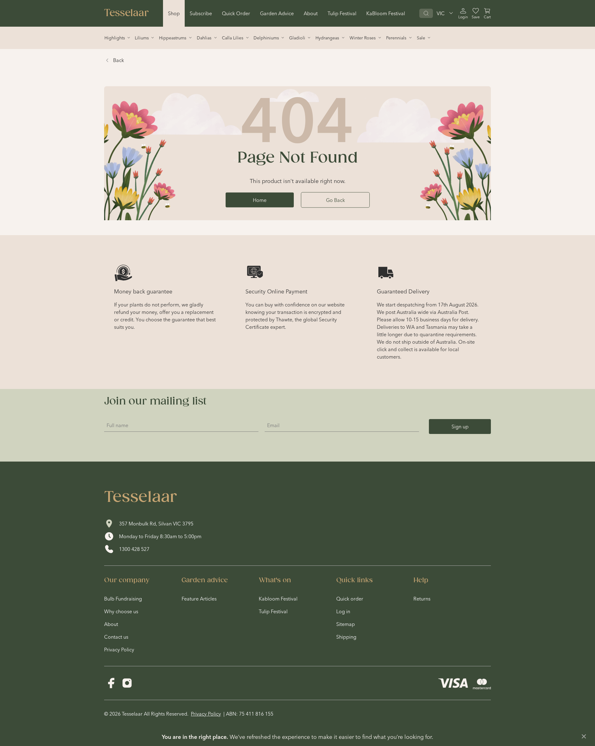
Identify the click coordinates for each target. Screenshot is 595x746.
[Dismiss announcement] (584, 736)
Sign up (460, 426)
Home (260, 200)
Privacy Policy (206, 714)
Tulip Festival (342, 13)
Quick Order (236, 13)
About (311, 13)
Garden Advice (277, 13)
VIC (441, 13)
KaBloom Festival (385, 13)
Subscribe (201, 13)
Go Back (335, 200)
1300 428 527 (134, 549)
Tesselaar (126, 13)
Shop (174, 13)
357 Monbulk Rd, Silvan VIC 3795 (156, 523)
